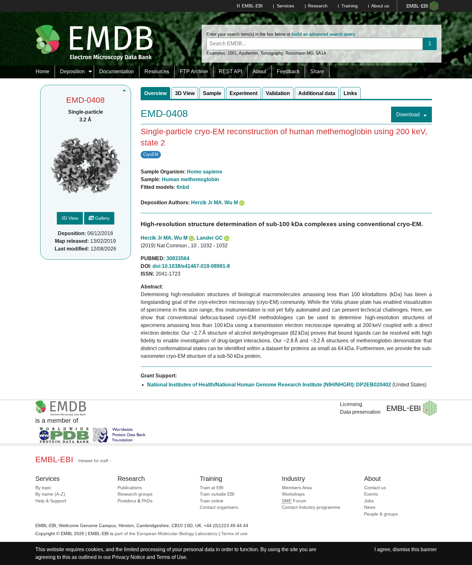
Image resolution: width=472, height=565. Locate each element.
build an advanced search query (323, 34)
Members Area (297, 487)
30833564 (177, 258)
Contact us (375, 487)
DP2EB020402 (373, 384)
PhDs (147, 501)
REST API (230, 71)
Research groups (135, 494)
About (259, 71)
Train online (211, 501)
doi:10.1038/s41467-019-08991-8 (191, 266)
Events (371, 494)
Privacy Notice (128, 557)
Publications (130, 487)
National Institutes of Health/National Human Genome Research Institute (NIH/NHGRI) (250, 384)
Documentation (116, 71)
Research (318, 5)
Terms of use (234, 533)
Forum (294, 501)
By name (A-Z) (50, 494)
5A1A (321, 53)
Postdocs (127, 501)
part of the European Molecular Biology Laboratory (166, 533)
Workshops (293, 494)
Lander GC (210, 238)
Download (408, 114)
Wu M (231, 202)
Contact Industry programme (311, 507)
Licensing (351, 404)
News (369, 507)
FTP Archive (194, 71)
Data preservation (360, 412)
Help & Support (50, 501)
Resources (156, 71)
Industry (293, 478)
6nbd (183, 187)
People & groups (381, 514)
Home (42, 71)
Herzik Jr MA (206, 202)
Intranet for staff (93, 460)
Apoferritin (248, 53)
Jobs (369, 501)
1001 (232, 53)
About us (380, 5)
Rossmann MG (299, 53)
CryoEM (150, 154)
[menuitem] (43, 72)
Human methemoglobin (190, 179)
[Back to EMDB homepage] (94, 42)
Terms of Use (171, 557)
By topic (43, 487)
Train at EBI (211, 487)
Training (349, 5)
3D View (69, 218)
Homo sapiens (204, 171)
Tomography (271, 53)
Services (285, 5)
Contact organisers (219, 507)
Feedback (288, 71)
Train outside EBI (217, 494)
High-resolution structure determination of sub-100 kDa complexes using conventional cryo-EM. (282, 224)
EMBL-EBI (252, 5)
